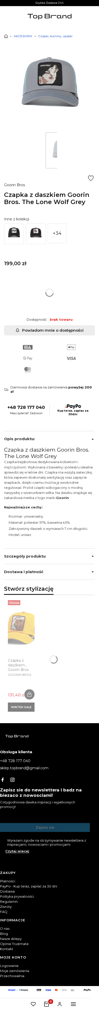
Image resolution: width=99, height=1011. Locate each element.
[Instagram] (12, 779)
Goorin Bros (14, 185)
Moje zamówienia (14, 971)
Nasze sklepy (11, 939)
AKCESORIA (23, 36)
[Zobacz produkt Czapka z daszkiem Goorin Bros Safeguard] (29, 694)
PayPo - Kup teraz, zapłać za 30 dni (28, 886)
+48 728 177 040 (26, 407)
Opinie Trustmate (14, 944)
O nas (4, 928)
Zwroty (6, 907)
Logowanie (9, 966)
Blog (4, 934)
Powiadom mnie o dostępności (53, 330)
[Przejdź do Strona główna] (6, 36)
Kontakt (6, 949)
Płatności (7, 881)
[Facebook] (2, 779)
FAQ (3, 912)
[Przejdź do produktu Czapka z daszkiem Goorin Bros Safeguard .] (21, 630)
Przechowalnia (12, 976)
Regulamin (9, 901)
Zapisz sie (45, 827)
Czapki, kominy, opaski (55, 36)
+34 (57, 233)
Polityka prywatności (17, 896)
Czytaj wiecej (17, 851)
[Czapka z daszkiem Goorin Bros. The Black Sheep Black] (14, 233)
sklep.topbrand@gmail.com (24, 768)
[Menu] (73, 1004)
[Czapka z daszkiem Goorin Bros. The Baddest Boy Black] (36, 233)
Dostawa (7, 891)
